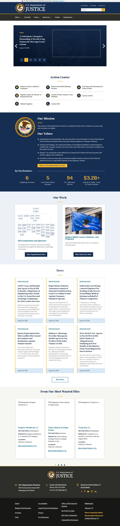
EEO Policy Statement (69, 515)
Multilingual (89, 503)
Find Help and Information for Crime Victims (92, 87)
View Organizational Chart (36, 254)
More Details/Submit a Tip (27, 446)
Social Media (85, 487)
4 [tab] (35, 60)
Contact (91, 518)
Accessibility (42, 503)
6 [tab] (44, 60)
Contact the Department (58, 485)
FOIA (17, 517)
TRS (61, 490)
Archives (18, 513)
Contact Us (101, 5)
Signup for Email (90, 485)
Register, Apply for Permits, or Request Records (30, 96)
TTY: (53, 490)
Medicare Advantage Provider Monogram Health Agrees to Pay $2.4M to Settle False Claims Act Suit (58, 338)
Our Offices (84, 5)
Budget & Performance (23, 508)
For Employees (43, 517)
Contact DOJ (55, 104)
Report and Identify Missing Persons (61, 87)
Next (104, 46)
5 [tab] (39, 60)
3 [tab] (30, 60)
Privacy (40, 513)
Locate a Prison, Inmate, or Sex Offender (62, 96)
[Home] (30, 11)
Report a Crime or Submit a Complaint (29, 87)
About (17, 503)
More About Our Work (83, 254)
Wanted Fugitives (26, 104)
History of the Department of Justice (52, 165)
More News (60, 379)
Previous (15, 46)
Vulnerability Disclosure (70, 520)
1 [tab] (21, 60)
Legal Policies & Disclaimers (48, 508)
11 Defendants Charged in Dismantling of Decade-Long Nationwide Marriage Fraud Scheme (32, 40)
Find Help (93, 5)
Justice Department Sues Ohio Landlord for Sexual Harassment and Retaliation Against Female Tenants (29, 338)
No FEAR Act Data (68, 511)
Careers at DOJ (87, 96)
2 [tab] (26, 60)
